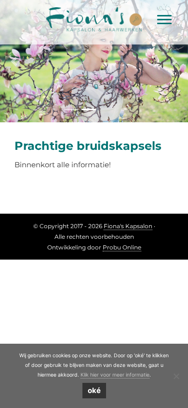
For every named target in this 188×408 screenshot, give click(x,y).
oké (94, 390)
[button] (14, 61)
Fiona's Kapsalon (94, 9)
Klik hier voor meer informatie (115, 375)
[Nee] (176, 376)
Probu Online (122, 247)
